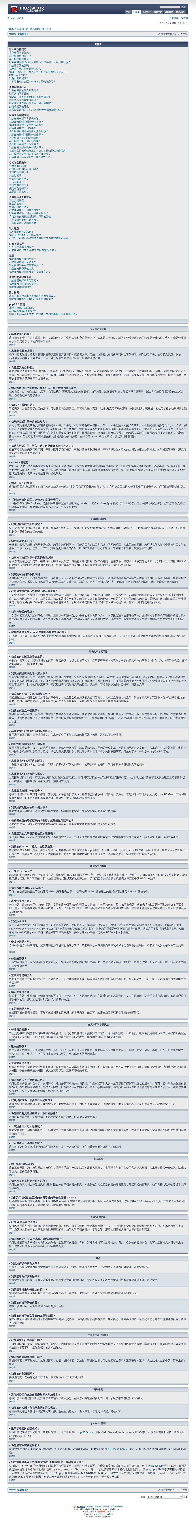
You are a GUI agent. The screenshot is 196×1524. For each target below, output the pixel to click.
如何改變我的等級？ (20, 106)
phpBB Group (85, 1432)
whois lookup (155, 1465)
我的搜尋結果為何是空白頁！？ (26, 265)
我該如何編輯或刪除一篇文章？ (26, 121)
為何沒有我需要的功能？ (22, 311)
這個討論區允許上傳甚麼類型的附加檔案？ (32, 295)
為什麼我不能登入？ (20, 52)
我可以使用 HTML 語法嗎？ (24, 169)
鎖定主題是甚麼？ (19, 188)
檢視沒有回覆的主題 (18, 29)
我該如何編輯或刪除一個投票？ (26, 134)
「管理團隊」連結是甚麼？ (24, 223)
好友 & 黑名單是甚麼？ (21, 247)
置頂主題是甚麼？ (19, 185)
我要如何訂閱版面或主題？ (24, 283)
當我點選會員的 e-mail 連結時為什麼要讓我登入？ (36, 109)
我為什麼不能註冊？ (20, 78)
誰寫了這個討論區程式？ (22, 307)
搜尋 (185, 18)
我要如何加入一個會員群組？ (25, 210)
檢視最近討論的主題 (40, 29)
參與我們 (169, 12)
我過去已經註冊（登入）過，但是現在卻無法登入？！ (38, 72)
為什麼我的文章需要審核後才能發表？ (30, 154)
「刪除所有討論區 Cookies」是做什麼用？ (32, 81)
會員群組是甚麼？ (19, 207)
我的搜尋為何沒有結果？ (22, 262)
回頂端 (12, 345)
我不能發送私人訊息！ (21, 231)
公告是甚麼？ (16, 182)
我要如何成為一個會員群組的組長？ (28, 213)
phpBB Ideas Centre (116, 1448)
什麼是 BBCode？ (19, 166)
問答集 (175, 18)
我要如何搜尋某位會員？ (22, 268)
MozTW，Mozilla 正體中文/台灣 (100, 1506)
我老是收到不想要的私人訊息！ (26, 235)
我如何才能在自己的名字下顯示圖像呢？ (31, 103)
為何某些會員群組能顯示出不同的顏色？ (31, 216)
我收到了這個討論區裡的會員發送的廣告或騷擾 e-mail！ (39, 238)
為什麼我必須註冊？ (20, 55)
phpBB (88, 1509)
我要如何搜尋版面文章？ (22, 259)
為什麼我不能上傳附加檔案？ (25, 141)
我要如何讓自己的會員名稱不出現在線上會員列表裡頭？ (39, 62)
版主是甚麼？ (16, 203)
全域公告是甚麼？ (19, 178)
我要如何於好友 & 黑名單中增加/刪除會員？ (33, 250)
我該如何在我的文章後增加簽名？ (27, 125)
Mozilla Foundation (104, 1514)
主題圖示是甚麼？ (19, 191)
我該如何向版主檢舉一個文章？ (26, 147)
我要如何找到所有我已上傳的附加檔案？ (31, 299)
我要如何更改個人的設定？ (24, 90)
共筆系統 (147, 12)
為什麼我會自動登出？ (21, 59)
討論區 (136, 12)
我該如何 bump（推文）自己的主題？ (29, 157)
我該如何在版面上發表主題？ (25, 118)
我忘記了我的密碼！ (20, 65)
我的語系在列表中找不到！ (24, 100)
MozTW (35, 9)
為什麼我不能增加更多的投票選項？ (28, 131)
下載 (128, 12)
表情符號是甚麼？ (19, 172)
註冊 (21, 18)
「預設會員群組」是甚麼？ (24, 219)
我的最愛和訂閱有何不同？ (24, 280)
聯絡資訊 (119, 1506)
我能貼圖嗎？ (16, 175)
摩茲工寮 (158, 12)
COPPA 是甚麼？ (18, 75)
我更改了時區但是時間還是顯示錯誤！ (30, 96)
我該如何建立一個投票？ (22, 128)
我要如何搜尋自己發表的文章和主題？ (30, 271)
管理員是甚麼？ (17, 200)
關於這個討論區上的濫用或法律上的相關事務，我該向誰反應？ (43, 314)
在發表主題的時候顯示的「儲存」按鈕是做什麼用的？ (38, 150)
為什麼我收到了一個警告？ (24, 144)
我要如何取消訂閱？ (20, 287)
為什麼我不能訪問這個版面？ (25, 137)
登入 (12, 18)
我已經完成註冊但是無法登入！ (26, 68)
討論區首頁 (23, 34)
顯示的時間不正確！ (20, 93)
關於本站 (180, 12)
